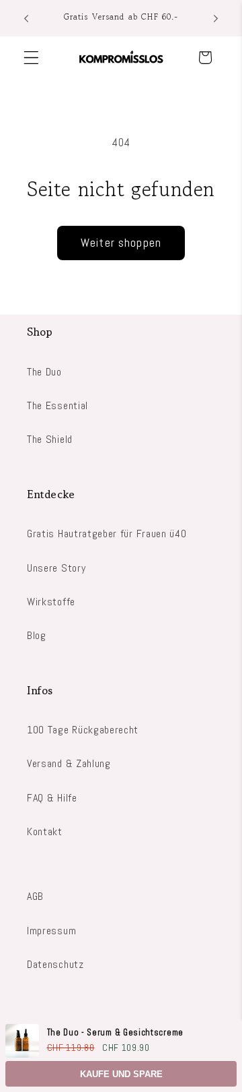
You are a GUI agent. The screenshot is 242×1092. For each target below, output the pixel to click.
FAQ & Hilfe (52, 798)
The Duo (44, 372)
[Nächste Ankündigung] (216, 18)
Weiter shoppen (121, 242)
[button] (31, 57)
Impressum (51, 930)
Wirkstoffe (51, 602)
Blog (36, 635)
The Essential (57, 405)
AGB (35, 896)
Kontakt (45, 831)
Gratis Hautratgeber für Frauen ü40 (106, 533)
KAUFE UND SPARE (121, 1074)
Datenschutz (55, 964)
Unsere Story (56, 568)
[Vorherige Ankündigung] (26, 18)
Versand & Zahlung (69, 763)
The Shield (50, 439)
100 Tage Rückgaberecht (82, 730)
